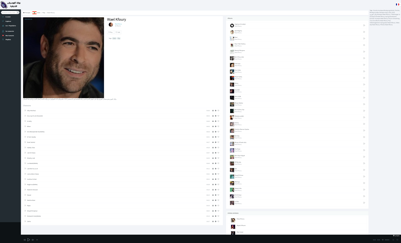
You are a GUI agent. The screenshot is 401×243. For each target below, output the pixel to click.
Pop (44, 13)
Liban (38, 13)
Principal (27, 13)
